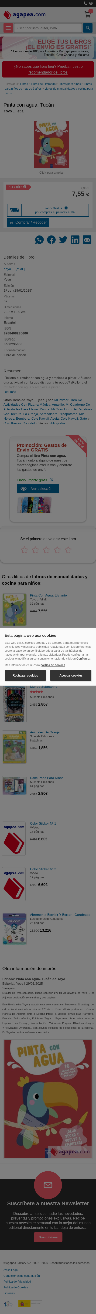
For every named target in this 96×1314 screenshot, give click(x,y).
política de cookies (53, 665)
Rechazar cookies (25, 675)
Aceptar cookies (70, 675)
